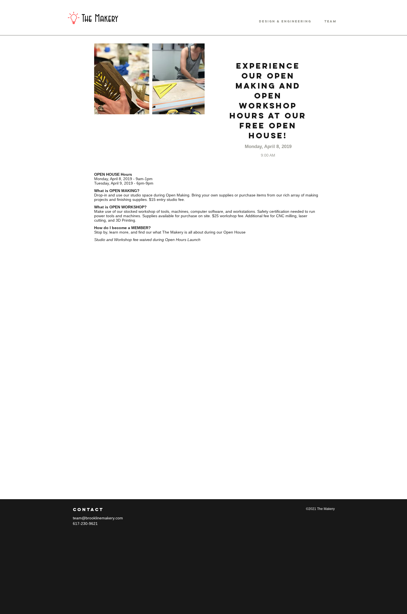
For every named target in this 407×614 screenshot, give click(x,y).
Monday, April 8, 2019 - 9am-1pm (123, 179)
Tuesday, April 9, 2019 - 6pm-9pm (123, 183)
